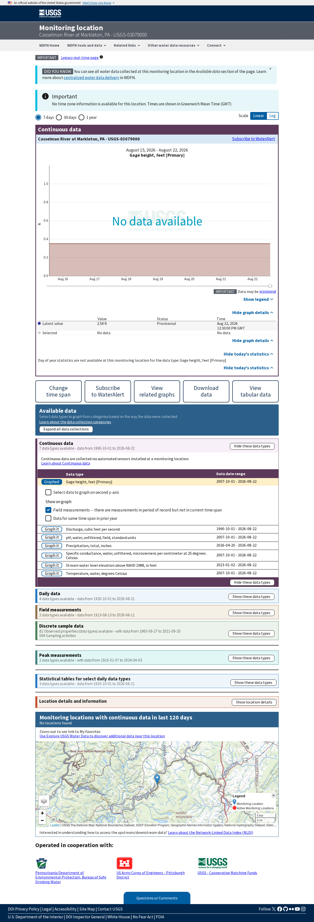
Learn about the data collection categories (75, 421)
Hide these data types (252, 445)
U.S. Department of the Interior (35, 917)
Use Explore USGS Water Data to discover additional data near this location (102, 735)
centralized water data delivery (91, 77)
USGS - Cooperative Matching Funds (227, 872)
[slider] (270, 285)
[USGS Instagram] (303, 910)
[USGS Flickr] (291, 910)
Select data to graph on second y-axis (86, 492)
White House (118, 917)
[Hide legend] (273, 795)
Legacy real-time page (79, 57)
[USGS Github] (285, 910)
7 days (48, 117)
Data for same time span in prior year (85, 518)
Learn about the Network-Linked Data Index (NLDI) (210, 832)
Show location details (254, 702)
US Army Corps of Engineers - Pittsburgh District (151, 875)
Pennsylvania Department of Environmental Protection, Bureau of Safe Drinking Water (70, 877)
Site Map (87, 909)
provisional (268, 291)
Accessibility (65, 909)
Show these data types (251, 596)
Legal (47, 909)
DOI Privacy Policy (23, 909)
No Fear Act (143, 917)
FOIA (160, 917)
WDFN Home (49, 45)
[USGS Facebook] (280, 910)
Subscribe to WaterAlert (253, 139)
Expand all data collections (66, 429)
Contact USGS (110, 909)
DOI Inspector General (85, 917)
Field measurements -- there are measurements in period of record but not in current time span (137, 510)
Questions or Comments (157, 897)
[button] (157, 779)
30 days (70, 117)
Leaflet (54, 825)
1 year (91, 117)
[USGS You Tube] (297, 910)
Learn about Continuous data (65, 463)
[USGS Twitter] (274, 910)
